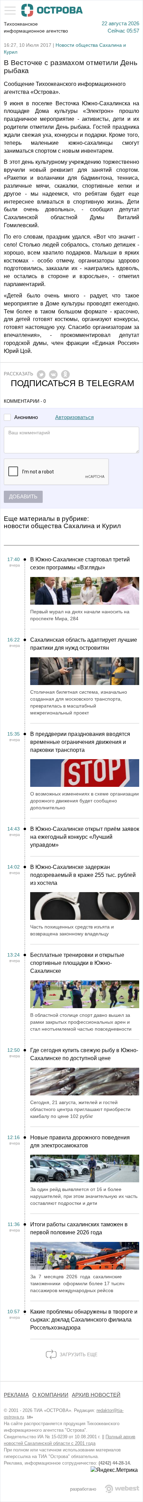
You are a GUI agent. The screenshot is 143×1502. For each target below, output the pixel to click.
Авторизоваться (74, 417)
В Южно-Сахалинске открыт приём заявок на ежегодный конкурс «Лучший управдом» (84, 837)
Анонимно (26, 417)
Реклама (16, 1395)
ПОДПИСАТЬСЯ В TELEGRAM (72, 383)
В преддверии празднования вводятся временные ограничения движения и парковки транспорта (80, 742)
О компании (50, 1395)
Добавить (23, 496)
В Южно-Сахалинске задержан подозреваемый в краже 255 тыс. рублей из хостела (83, 875)
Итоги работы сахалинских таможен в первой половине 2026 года (79, 1228)
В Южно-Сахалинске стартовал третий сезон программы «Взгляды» (80, 563)
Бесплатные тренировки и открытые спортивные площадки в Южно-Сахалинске (77, 963)
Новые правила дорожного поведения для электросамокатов (80, 1141)
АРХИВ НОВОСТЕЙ (96, 1395)
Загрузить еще (78, 1354)
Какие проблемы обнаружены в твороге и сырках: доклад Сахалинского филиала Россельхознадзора (83, 1320)
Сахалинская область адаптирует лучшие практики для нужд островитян (83, 644)
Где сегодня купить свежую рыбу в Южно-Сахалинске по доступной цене (84, 1054)
